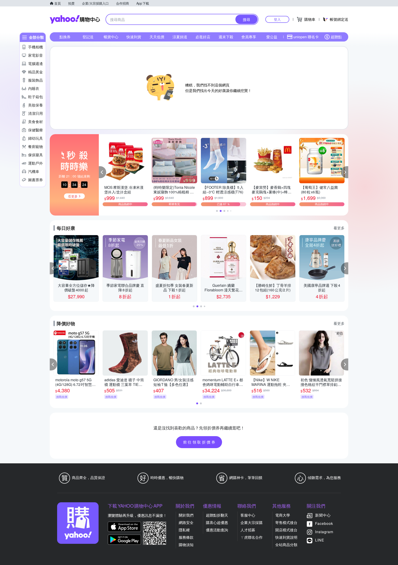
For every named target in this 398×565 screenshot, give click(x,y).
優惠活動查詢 (217, 529)
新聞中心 (323, 515)
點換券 (64, 36)
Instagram (324, 531)
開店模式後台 (286, 529)
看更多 (339, 228)
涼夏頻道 (180, 36)
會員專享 (248, 36)
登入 (277, 19)
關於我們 (186, 515)
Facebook (324, 523)
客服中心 (247, 515)
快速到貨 (133, 36)
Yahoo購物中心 (75, 19)
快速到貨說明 (286, 537)
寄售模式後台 (286, 522)
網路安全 (186, 522)
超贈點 (336, 36)
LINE (319, 540)
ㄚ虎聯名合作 (251, 537)
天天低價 (156, 36)
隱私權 (184, 529)
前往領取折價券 (199, 442)
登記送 (88, 36)
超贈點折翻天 (217, 515)
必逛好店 (203, 36)
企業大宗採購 (251, 522)
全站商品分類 (286, 544)
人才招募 (247, 529)
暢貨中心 (111, 36)
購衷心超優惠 (217, 522)
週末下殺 (226, 36)
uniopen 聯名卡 (306, 36)
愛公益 (271, 36)
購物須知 (186, 544)
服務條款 (186, 537)
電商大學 (282, 515)
